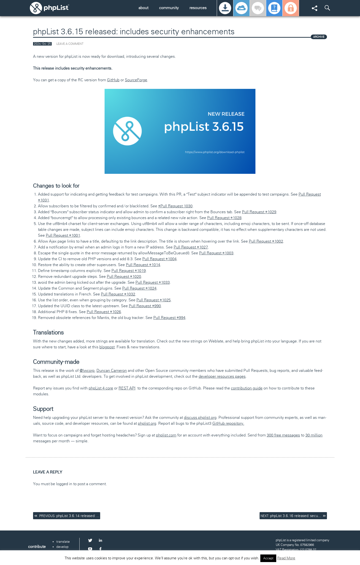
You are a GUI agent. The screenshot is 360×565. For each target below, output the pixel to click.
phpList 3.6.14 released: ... (69, 516)
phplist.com (166, 435)
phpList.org (56, 8)
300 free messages (283, 435)
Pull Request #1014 (143, 264)
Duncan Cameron (111, 370)
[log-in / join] (291, 8)
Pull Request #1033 (152, 282)
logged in (64, 484)
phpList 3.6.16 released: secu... (291, 516)
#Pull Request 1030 (175, 206)
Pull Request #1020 (124, 276)
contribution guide (247, 388)
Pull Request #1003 (216, 253)
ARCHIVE (318, 36)
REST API (127, 388)
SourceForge (136, 80)
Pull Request (191, 247)
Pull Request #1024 (139, 288)
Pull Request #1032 (118, 294)
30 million (314, 435)
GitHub (113, 80)
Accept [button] (268, 558)
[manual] (274, 8)
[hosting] (241, 8)
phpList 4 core (101, 388)
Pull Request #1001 (63, 235)
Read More (286, 558)
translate (63, 541)
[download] (225, 8)
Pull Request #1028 (224, 217)
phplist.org (147, 423)
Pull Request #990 (145, 306)
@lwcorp (87, 370)
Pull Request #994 (169, 317)
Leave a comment (70, 44)
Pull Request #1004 (159, 259)
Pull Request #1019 (128, 270)
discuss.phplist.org (200, 417)
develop (62, 547)
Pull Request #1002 (266, 241)
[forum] (258, 8)
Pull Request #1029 (259, 212)
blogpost (107, 347)
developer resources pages (222, 376)
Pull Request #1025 (153, 300)
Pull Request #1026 (104, 311)
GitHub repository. (228, 423)
